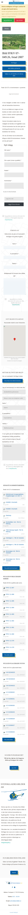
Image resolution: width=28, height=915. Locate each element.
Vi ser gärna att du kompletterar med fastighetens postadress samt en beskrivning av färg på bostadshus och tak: (13, 438)
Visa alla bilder (8, 739)
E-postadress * (14, 253)
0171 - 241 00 (15, 896)
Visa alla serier (8, 655)
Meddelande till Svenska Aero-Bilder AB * (14, 275)
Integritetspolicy (5, 842)
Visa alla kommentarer (11, 568)
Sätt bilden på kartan (14, 68)
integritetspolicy (8, 219)
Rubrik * (6, 170)
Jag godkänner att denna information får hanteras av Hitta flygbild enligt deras (15, 217)
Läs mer (14, 768)
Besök (14, 872)
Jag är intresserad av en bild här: (13, 387)
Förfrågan (14, 63)
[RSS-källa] (14, 99)
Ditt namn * (7, 150)
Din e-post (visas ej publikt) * (12, 160)
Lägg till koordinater (14, 204)
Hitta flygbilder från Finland (16, 3)
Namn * (14, 244)
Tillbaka (6, 28)
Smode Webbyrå (14, 912)
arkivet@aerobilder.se (15, 901)
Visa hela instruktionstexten (12, 381)
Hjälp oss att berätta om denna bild (14, 75)
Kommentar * (8, 180)
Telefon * (14, 263)
